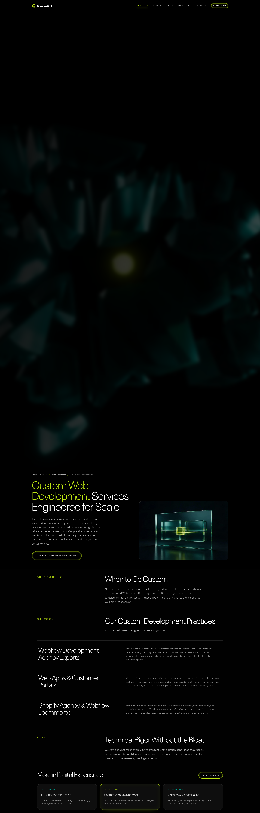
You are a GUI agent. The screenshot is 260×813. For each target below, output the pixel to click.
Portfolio (157, 6)
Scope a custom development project (56, 556)
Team (180, 6)
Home (34, 475)
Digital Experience (58, 475)
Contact (201, 6)
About (170, 6)
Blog (190, 6)
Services (43, 475)
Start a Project (219, 6)
